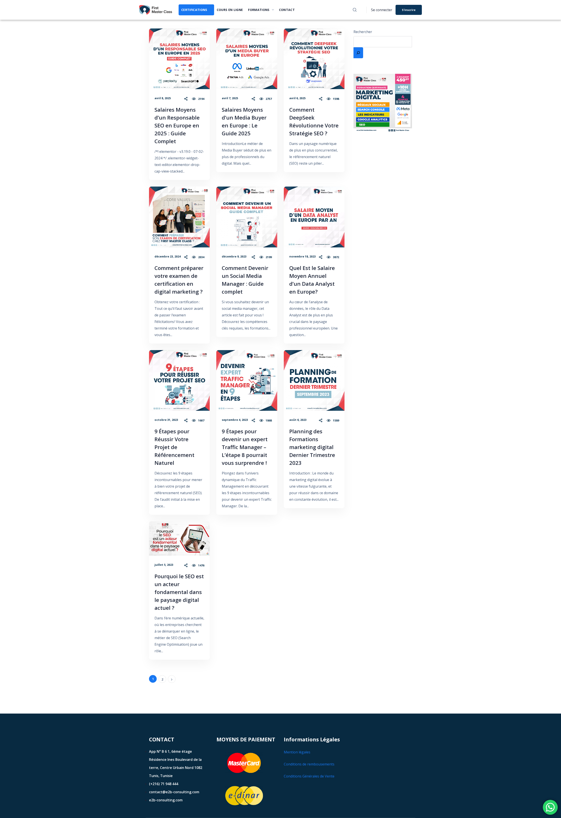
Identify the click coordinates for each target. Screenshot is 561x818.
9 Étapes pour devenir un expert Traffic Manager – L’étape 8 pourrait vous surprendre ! (245, 447)
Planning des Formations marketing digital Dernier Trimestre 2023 (312, 447)
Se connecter (381, 9)
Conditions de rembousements (309, 764)
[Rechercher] (358, 52)
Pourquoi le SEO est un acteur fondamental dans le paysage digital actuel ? (179, 592)
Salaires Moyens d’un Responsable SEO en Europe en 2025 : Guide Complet (177, 125)
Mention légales (297, 752)
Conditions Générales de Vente (309, 776)
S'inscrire (408, 10)
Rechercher (362, 31)
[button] (355, 9)
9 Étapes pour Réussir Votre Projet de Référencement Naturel (174, 447)
